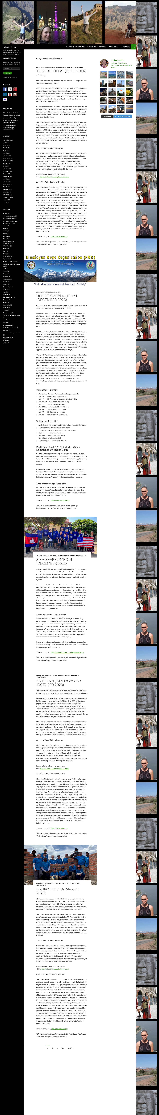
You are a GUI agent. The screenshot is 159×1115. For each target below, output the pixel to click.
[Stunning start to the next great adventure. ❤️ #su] (129, 109)
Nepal (42, 67)
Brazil (5, 233)
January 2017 (7, 181)
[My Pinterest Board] (15, 89)
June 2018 (6, 166)
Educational (6, 246)
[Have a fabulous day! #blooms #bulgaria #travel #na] (129, 92)
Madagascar (46, 675)
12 (63, 1048)
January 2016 (7, 192)
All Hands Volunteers (9, 218)
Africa (38, 675)
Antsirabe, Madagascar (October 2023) (58, 683)
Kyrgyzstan (6, 276)
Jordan (5, 271)
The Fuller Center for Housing (56, 67)
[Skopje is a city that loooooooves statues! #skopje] (112, 92)
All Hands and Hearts (9, 216)
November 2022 (8, 140)
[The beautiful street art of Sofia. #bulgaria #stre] (120, 100)
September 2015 (8, 197)
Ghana (5, 254)
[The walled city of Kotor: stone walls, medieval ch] (103, 74)
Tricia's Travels (9, 47)
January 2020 (7, 155)
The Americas (47, 883)
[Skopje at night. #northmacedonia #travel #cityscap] (103, 92)
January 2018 (7, 168)
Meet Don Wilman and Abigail (11, 115)
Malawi (5, 281)
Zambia (5, 342)
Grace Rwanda (7, 256)
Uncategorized (7, 325)
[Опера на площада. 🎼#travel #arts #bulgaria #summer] (120, 109)
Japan (5, 268)
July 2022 (6, 142)
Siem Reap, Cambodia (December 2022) (55, 561)
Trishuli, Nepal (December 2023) (60, 73)
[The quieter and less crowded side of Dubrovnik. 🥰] (112, 74)
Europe (5, 248)
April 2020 (6, 150)
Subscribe (7, 73)
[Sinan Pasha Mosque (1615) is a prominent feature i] (120, 83)
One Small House (8, 297)
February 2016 (7, 189)
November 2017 (8, 171)
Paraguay (6, 300)
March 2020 (6, 153)
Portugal (5, 302)
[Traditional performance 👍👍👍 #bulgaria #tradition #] (112, 100)
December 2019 (7, 158)
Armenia (5, 226)
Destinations (113, 47)
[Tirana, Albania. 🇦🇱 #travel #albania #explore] (103, 83)
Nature (5, 289)
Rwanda (5, 307)
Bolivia (39, 883)
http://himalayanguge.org (60, 500)
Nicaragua (6, 294)
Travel (69, 67)
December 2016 (7, 184)
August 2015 (6, 200)
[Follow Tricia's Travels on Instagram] (15, 94)
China (5, 239)
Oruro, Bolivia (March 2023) (57, 891)
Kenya (5, 274)
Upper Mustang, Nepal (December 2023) (57, 297)
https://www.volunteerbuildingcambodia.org (67, 652)
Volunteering (77, 67)
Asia (37, 67)
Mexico (5, 284)
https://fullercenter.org (59, 236)
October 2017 (7, 174)
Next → (70, 1048)
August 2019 (6, 163)
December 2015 (7, 194)
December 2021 (7, 145)
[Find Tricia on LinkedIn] (5, 94)
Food (4, 251)
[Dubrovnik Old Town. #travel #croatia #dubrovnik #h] (129, 74)
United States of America (10, 328)
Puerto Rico (6, 305)
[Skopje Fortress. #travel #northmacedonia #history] (120, 92)
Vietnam (5, 330)
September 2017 (8, 176)
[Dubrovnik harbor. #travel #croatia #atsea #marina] (120, 74)
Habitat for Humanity (9, 261)
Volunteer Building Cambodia (64, 556)
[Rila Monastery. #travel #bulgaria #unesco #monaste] (112, 109)
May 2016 (6, 187)
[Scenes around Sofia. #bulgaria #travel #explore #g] (103, 100)
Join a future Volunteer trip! (75, 47)
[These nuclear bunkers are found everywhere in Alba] (112, 83)
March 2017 (6, 179)
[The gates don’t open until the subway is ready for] (129, 100)
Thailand (5, 310)
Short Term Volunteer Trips (96, 47)
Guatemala (6, 259)
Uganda (5, 322)
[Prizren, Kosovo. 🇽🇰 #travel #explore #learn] (129, 83)
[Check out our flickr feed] (5, 99)
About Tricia (126, 47)
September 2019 (8, 161)
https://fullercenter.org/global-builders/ (54, 177)
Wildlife (5, 340)
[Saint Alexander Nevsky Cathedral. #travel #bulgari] (103, 109)
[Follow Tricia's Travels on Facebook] (5, 89)
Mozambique (7, 287)
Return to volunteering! (10, 118)
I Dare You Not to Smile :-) (10, 113)
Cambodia (43, 556)
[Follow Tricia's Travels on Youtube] (10, 94)
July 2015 (6, 202)
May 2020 (6, 148)
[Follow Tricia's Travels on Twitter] (10, 89)
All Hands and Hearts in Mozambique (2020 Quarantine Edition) (9, 127)
